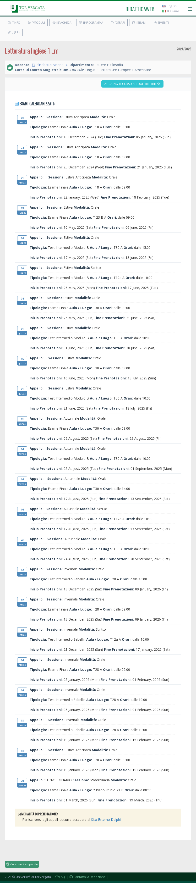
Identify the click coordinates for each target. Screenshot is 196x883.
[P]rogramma (92, 23)
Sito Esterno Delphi (106, 819)
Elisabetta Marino (50, 64)
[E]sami (141, 23)
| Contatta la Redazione (86, 877)
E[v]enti (163, 23)
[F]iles (15, 32)
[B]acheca (63, 23)
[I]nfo (15, 23)
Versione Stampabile (23, 864)
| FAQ (58, 877)
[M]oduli (38, 23)
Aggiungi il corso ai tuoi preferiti (130, 84)
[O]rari (119, 23)
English (171, 6)
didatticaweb (139, 9)
